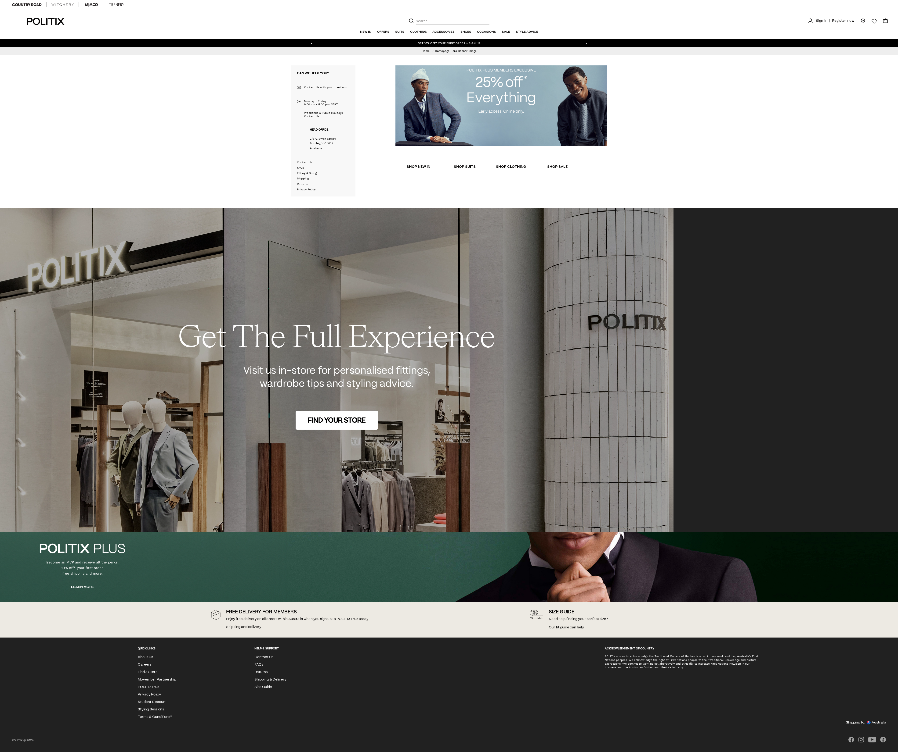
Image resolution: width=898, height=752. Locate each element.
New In (365, 31)
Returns (302, 184)
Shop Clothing (511, 166)
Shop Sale (557, 166)
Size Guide (263, 687)
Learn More (82, 587)
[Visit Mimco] (91, 4)
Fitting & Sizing (307, 173)
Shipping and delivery (243, 627)
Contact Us (311, 87)
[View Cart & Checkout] (885, 22)
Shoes (465, 31)
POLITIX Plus (148, 687)
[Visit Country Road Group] (26, 4)
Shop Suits (465, 166)
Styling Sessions (151, 709)
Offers (383, 31)
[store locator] (860, 21)
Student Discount (152, 702)
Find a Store (148, 672)
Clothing (418, 31)
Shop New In (418, 166)
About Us (145, 657)
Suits (399, 31)
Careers (144, 664)
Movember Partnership (157, 679)
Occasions (486, 31)
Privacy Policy (306, 189)
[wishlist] (871, 21)
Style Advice (527, 31)
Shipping (303, 178)
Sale (506, 31)
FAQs (300, 167)
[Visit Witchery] (63, 4)
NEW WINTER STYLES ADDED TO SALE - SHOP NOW (449, 43)
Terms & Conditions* (155, 717)
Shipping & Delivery (270, 679)
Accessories (443, 31)
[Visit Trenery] (116, 4)
